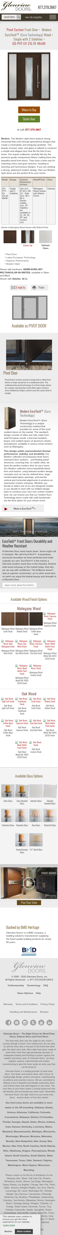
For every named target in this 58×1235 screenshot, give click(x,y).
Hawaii (25, 1122)
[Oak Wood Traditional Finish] (22, 716)
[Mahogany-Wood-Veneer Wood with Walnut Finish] (10, 236)
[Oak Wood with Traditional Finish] (22, 702)
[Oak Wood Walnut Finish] (50, 713)
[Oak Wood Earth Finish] (36, 713)
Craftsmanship (16, 985)
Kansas (16, 1126)
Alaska (49, 1107)
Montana (35, 1136)
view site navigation (33, 17)
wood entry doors (47, 1083)
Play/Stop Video (29, 902)
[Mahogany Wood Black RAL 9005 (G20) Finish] (22, 686)
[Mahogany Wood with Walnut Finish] (22, 619)
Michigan (37, 1131)
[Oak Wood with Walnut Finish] (50, 701)
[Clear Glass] (8, 806)
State (50, 1155)
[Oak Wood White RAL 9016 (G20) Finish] (50, 738)
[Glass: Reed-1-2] (36, 840)
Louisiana (38, 1126)
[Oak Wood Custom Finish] (36, 757)
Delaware (24, 1117)
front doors (42, 1049)
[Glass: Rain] (36, 816)
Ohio (5, 1150)
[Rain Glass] (36, 830)
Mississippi (12, 1136)
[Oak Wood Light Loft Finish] (8, 713)
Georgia (16, 1122)
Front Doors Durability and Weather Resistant (27, 543)
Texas (22, 1160)
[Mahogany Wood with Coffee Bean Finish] (36, 619)
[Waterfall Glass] (50, 830)
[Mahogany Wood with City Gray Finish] (36, 644)
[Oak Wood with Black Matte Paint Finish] (22, 745)
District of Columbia (42, 1117)
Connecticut (11, 1117)
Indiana (51, 1122)
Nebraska (46, 1136)
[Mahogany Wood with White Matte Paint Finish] (50, 645)
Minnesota (49, 1131)
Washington (14, 1165)
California (33, 1112)
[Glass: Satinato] (36, 791)
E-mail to (20, 287)
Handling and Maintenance (23, 1012)
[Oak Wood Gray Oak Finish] (36, 735)
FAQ (45, 985)
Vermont (37, 1160)
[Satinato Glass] (36, 806)
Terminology (33, 985)
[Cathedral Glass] (8, 830)
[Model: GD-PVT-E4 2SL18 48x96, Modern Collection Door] (29, 76)
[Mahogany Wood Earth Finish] (8, 637)
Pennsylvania (39, 1150)
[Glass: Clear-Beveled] (22, 791)
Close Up (27, 245)
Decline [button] (8, 1231)
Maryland (7, 1131)
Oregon (26, 1150)
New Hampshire (24, 1141)
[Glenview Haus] (25, 1022)
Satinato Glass (45, 246)
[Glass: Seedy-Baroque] (22, 840)
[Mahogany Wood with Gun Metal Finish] (22, 644)
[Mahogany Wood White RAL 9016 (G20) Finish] (50, 661)
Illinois (41, 1122)
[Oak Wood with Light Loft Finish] (8, 701)
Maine (48, 1126)
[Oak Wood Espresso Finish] (22, 735)
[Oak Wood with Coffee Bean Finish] (8, 723)
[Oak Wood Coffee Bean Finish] (8, 738)
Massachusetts (22, 1131)
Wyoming (29, 1170)
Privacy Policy (48, 1004)
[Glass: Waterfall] (50, 816)
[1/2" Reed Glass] (36, 854)
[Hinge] (29, 369)
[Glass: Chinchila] (22, 816)
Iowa (8, 1126)
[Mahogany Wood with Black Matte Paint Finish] (22, 670)
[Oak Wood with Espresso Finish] (22, 722)
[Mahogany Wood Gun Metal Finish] (22, 659)
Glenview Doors (11, 1034)
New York (17, 1146)
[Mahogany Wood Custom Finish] (36, 680)
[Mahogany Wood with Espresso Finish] (50, 616)
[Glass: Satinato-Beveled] (50, 791)
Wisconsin (44, 1165)
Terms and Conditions (26, 1004)
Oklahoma (15, 1150)
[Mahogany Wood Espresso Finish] (50, 631)
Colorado (45, 1112)
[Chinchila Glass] (22, 830)
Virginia (47, 1160)
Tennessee (12, 1160)
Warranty (8, 1004)
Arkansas (22, 1112)
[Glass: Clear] (8, 791)
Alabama (39, 1107)
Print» (42, 287)
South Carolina (21, 1155)
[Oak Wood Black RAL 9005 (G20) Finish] (22, 760)
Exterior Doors (24, 1036)
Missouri (24, 1136)
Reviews (44, 1012)
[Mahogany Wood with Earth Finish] (8, 619)
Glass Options (25, 993)
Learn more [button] (9, 1225)
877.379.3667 (47, 7)
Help (38, 993)
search (11, 17)
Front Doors (42, 1036)
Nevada (10, 1141)
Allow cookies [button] (24, 1231)
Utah (29, 1160)
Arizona (11, 1112)
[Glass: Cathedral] (8, 816)
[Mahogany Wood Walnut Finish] (22, 637)
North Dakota (47, 1146)
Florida (6, 1122)
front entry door (17, 1041)
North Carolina (31, 1146)
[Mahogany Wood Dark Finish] (8, 659)
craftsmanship (31, 1061)
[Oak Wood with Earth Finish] (36, 701)
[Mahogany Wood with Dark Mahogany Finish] (8, 644)
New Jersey (40, 1141)
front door (7, 1088)
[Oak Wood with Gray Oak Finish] (36, 722)
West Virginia (29, 1165)
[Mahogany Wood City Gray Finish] (36, 659)
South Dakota (38, 1155)
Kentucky (26, 1126)
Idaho (33, 1122)
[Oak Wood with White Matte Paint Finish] (50, 723)
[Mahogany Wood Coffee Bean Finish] (36, 637)
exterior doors (14, 1086)
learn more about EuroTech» (19, 585)
